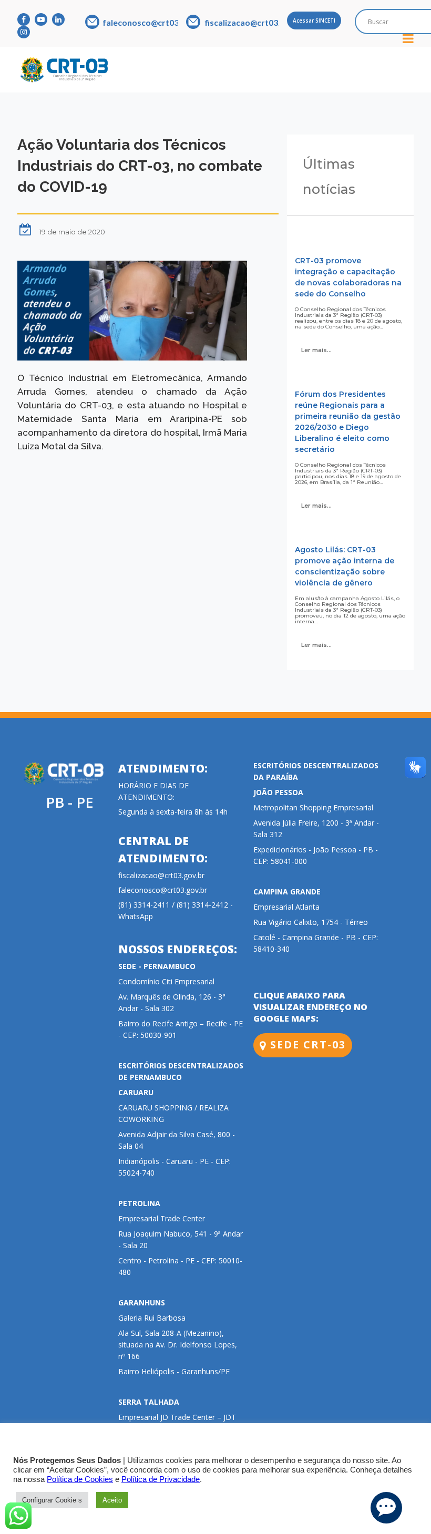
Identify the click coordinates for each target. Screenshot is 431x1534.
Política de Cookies (80, 1479)
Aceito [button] (112, 1500)
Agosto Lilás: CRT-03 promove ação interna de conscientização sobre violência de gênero (344, 566)
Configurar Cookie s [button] (52, 1500)
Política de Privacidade (160, 1479)
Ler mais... (316, 350)
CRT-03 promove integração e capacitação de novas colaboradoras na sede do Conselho (348, 277)
